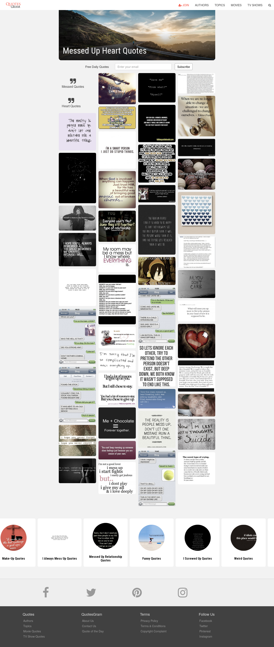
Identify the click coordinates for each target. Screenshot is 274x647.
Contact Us (89, 626)
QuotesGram (13, 5)
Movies (236, 5)
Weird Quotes (229, 558)
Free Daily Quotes (97, 66)
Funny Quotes (137, 558)
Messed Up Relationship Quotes (91, 558)
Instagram (205, 636)
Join (185, 5)
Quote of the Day (93, 631)
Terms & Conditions (153, 626)
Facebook (205, 621)
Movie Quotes (32, 631)
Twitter (203, 626)
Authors (202, 5)
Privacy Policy (149, 621)
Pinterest (205, 631)
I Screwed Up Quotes (183, 558)
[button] (269, 5)
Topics (220, 5)
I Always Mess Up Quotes (45, 558)
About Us (88, 621)
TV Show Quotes (34, 636)
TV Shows (255, 5)
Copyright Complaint (153, 631)
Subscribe (183, 67)
